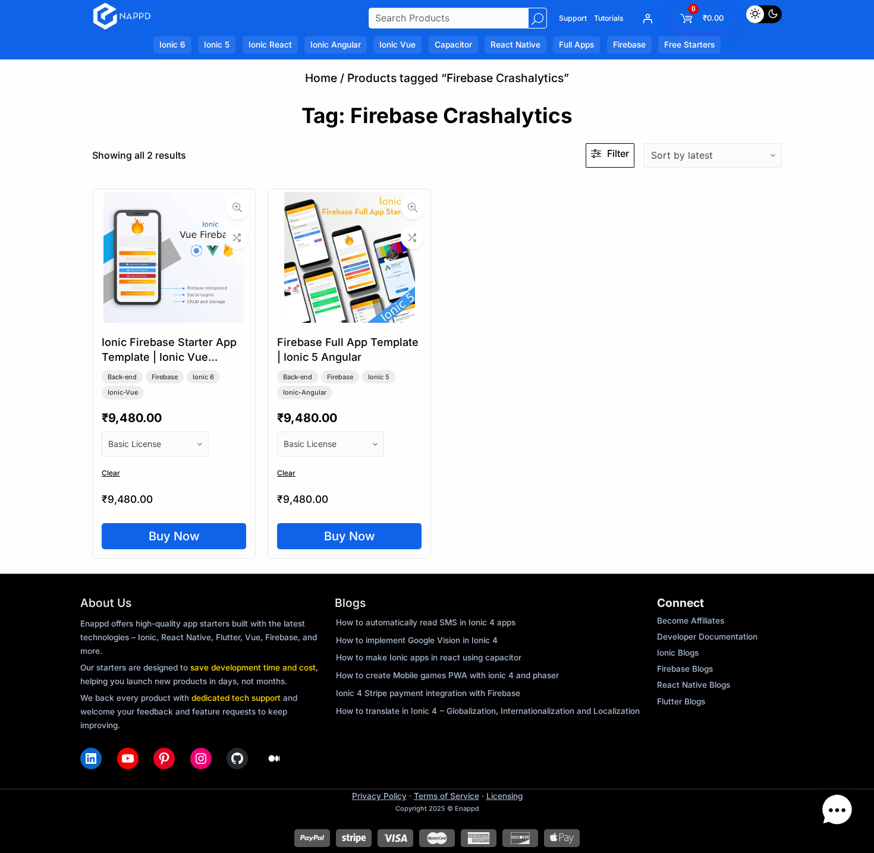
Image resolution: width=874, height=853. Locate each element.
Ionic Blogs (678, 652)
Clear (111, 472)
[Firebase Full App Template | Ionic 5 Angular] (349, 318)
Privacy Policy (379, 796)
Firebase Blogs (685, 668)
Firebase (165, 377)
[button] (837, 813)
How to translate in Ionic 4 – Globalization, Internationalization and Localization (488, 711)
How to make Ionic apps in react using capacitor (428, 657)
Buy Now (174, 536)
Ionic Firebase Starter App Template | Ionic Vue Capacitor (169, 357)
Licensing (504, 796)
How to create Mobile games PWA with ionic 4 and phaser (447, 675)
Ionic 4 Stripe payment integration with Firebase (428, 693)
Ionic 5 (378, 377)
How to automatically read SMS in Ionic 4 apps (425, 622)
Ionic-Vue (123, 392)
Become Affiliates (690, 620)
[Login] (647, 18)
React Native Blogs (693, 685)
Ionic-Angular (304, 392)
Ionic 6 (203, 377)
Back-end (122, 377)
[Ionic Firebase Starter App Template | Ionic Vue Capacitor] (173, 318)
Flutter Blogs (681, 701)
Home (321, 78)
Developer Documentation (707, 636)
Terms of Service (446, 796)
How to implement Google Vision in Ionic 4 (417, 640)
